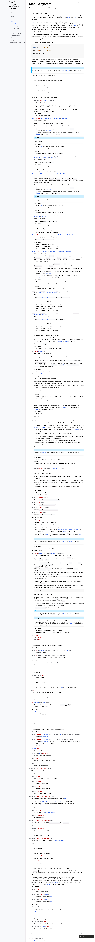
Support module (15, 28)
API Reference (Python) (15, 42)
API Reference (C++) (15, 26)
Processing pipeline (16, 37)
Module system (16, 35)
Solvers (13, 40)
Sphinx (35, 940)
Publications (12, 45)
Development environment (15, 19)
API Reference (12, 23)
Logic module (14, 30)
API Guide (11, 21)
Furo (46, 940)
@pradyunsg (41, 940)
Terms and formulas (17, 33)
